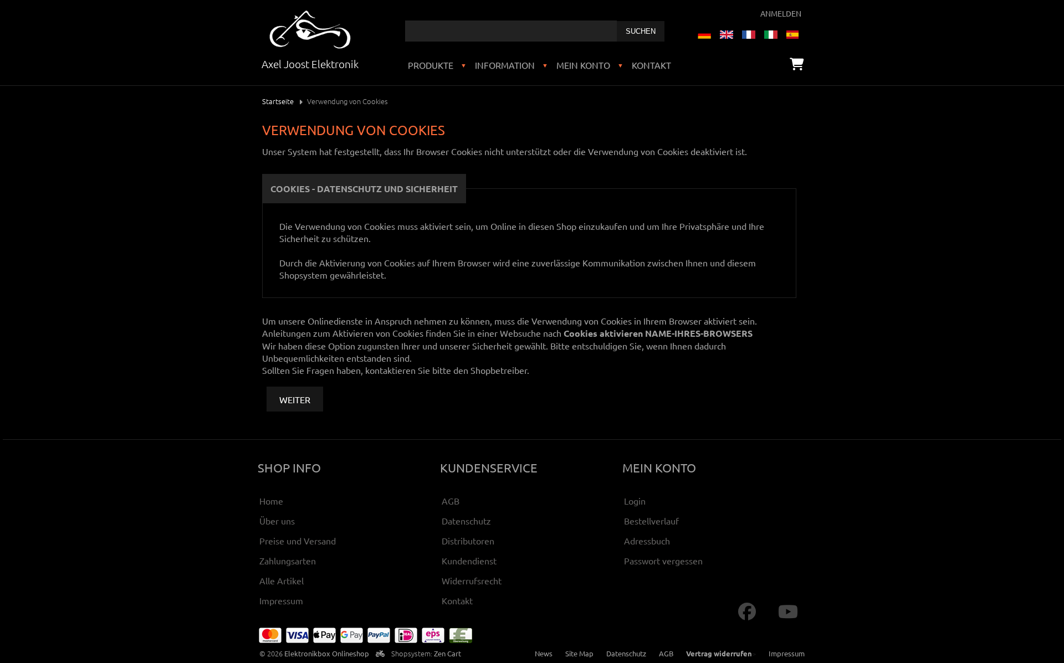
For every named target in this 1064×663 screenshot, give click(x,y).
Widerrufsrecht (472, 580)
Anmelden (780, 13)
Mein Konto (583, 64)
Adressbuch (647, 540)
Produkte (430, 64)
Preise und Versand (297, 540)
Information (505, 64)
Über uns (277, 520)
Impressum (281, 600)
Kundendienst (469, 560)
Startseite (278, 101)
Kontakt (651, 64)
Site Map (579, 653)
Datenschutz (466, 520)
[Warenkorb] (797, 63)
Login (635, 500)
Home (271, 500)
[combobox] (511, 31)
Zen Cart (447, 653)
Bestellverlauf (651, 520)
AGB (450, 500)
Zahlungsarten (287, 560)
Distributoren (468, 540)
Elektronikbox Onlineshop (326, 653)
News (544, 653)
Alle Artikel (281, 580)
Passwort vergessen (663, 560)
